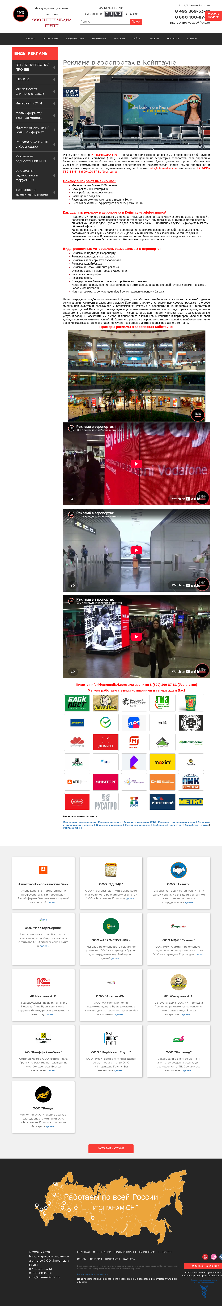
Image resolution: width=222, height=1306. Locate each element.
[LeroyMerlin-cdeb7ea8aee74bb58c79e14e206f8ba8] (163, 742)
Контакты (173, 39)
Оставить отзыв (111, 1148)
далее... (51, 902)
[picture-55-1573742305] (134, 702)
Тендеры (153, 39)
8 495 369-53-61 (192, 11)
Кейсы (136, 39)
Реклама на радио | (110, 822)
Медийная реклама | (138, 825)
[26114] (163, 801)
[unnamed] (191, 722)
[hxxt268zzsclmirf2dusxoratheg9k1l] (134, 782)
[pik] (191, 782)
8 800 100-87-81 (192, 17)
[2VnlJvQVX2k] (163, 702)
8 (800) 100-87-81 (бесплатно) (98, 171)
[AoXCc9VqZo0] (106, 702)
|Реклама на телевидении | (80, 822)
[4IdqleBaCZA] (134, 762)
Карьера (192, 39)
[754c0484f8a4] (191, 702)
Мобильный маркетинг (168, 825)
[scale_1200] (106, 722)
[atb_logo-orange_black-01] (77, 782)
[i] (106, 782)
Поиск (136, 21)
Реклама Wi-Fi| (72, 828)
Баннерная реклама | (110, 825)
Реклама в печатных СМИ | (140, 822)
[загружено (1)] (77, 801)
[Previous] (74, 376)
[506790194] (191, 762)
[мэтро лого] (191, 801)
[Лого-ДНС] (163, 782)
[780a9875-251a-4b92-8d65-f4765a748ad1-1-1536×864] (191, 742)
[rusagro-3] (106, 801)
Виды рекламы (75, 39)
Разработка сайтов (197, 825)
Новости (119, 39)
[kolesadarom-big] (77, 762)
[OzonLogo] (134, 722)
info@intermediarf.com (194, 5)
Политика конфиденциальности (93, 1274)
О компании (50, 39)
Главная (30, 39)
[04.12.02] (134, 801)
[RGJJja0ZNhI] (77, 702)
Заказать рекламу (213, 15)
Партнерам (99, 39)
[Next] (198, 376)
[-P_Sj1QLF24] (163, 762)
